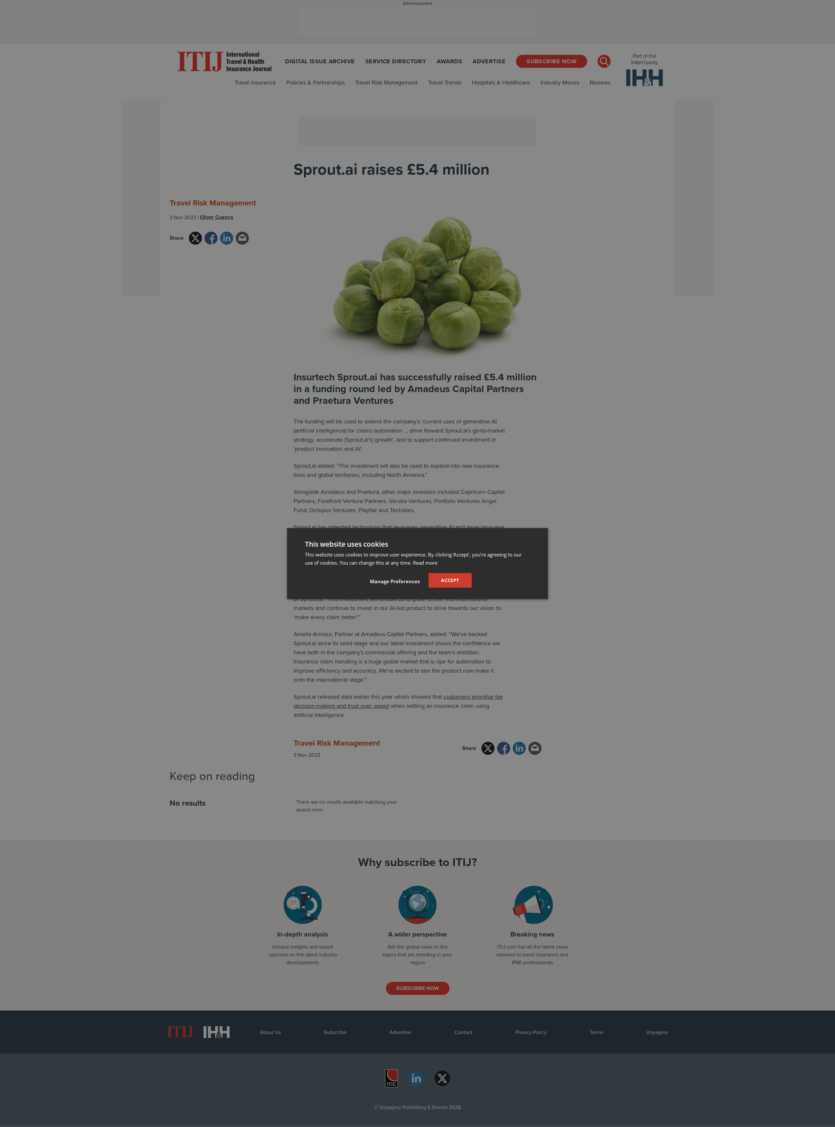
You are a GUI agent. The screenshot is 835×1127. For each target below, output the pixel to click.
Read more (425, 562)
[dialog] (417, 563)
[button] (395, 581)
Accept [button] (450, 580)
